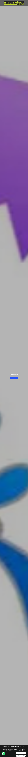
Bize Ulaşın (14, 378)
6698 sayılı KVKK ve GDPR (9, 746)
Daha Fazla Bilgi (21, 755)
